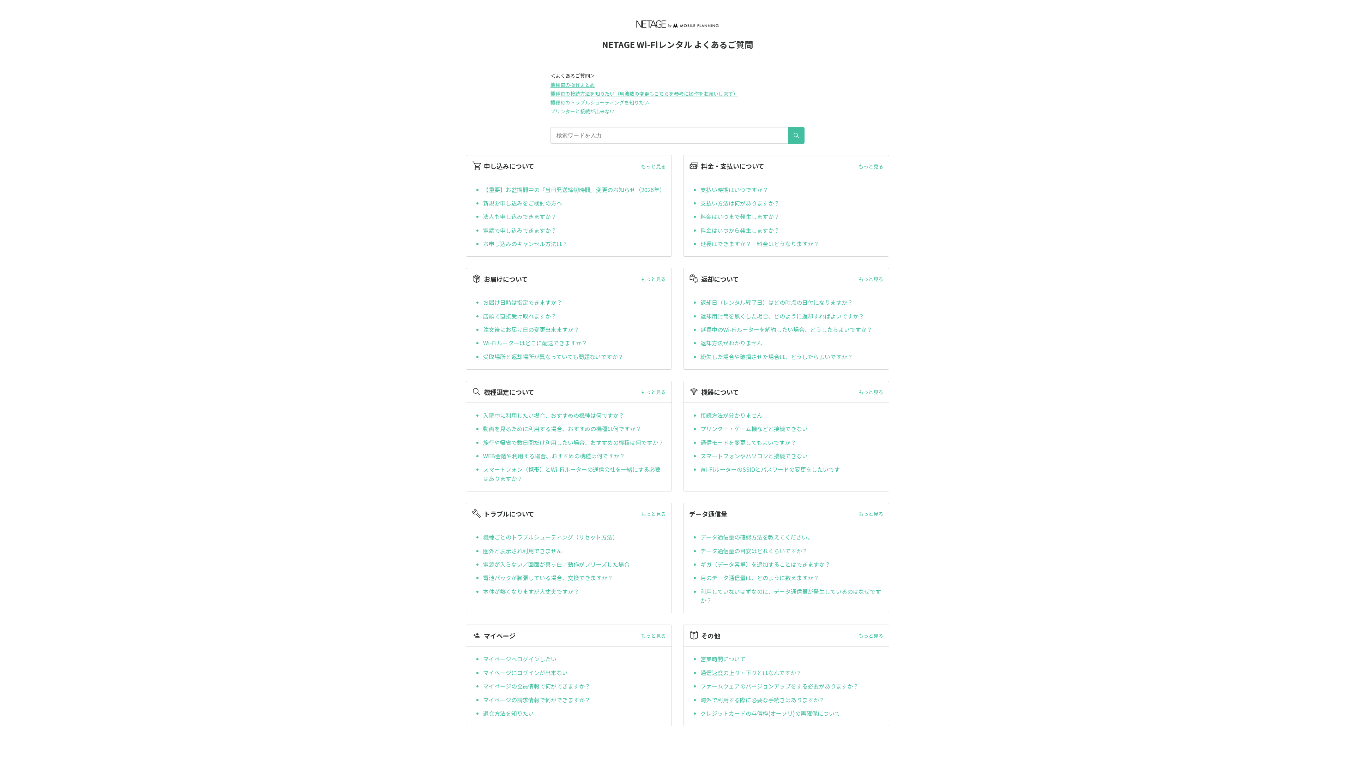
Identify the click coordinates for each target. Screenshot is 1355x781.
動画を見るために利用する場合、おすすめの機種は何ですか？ (562, 428)
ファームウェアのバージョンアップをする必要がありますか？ (779, 686)
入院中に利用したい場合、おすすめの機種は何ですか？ (553, 415)
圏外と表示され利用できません (522, 551)
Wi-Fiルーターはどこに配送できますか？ (535, 343)
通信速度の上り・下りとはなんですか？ (751, 672)
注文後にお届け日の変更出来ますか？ (531, 329)
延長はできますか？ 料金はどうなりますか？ (759, 243)
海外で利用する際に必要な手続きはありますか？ (762, 700)
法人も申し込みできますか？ (519, 216)
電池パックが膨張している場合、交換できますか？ (548, 577)
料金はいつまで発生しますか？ (739, 216)
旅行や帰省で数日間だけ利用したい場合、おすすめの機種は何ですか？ (573, 442)
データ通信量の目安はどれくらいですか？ (754, 551)
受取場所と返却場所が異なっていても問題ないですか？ (553, 356)
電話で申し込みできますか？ (519, 230)
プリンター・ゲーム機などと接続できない (754, 428)
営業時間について (723, 659)
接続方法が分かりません (731, 415)
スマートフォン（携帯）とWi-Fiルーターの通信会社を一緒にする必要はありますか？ (572, 474)
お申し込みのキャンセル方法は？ (525, 243)
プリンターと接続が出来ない (582, 111)
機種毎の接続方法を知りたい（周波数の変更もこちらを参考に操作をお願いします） (644, 93)
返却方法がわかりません (731, 343)
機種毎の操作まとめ (572, 84)
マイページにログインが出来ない (526, 672)
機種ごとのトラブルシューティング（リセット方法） (550, 537)
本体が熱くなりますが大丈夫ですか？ (531, 591)
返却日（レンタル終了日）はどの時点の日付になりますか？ (776, 302)
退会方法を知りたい (508, 713)
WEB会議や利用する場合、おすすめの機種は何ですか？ (554, 456)
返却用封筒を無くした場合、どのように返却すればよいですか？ (782, 316)
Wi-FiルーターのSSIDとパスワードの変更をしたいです (770, 469)
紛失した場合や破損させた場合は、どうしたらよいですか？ (776, 356)
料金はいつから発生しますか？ (739, 230)
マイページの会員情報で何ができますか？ (536, 686)
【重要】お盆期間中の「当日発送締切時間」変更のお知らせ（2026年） (574, 189)
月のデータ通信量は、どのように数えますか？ (759, 577)
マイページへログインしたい (519, 659)
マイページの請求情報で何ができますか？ (539, 700)
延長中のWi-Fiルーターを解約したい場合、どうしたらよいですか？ (786, 329)
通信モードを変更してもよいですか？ (748, 442)
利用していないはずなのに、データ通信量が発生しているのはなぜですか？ (790, 596)
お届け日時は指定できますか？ (522, 302)
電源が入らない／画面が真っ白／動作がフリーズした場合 (556, 564)
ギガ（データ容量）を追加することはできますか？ (765, 564)
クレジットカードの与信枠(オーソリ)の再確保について (770, 713)
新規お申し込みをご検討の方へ (522, 203)
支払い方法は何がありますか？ (739, 203)
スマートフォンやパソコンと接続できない (754, 456)
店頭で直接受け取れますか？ (519, 316)
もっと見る (653, 166)
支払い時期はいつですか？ (734, 189)
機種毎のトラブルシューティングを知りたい (599, 102)
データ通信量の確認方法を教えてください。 (756, 537)
